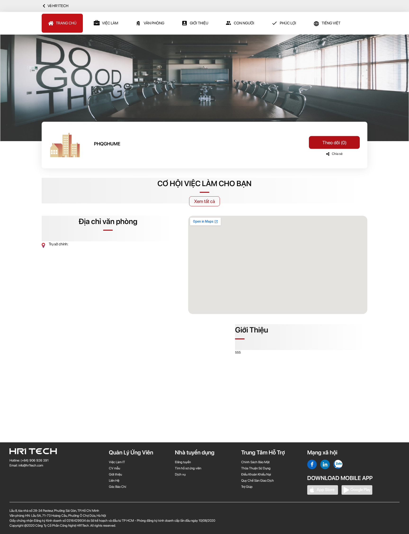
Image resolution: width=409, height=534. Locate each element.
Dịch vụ (180, 474)
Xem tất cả (204, 201)
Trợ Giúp (247, 487)
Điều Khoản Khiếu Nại (256, 474)
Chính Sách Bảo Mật (255, 462)
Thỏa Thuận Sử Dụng (256, 468)
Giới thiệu (115, 474)
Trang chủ (66, 23)
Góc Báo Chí (117, 487)
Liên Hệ (114, 480)
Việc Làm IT (117, 462)
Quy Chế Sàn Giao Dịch (257, 480)
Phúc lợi (288, 23)
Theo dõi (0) (334, 142)
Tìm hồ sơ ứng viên (188, 468)
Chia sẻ (337, 154)
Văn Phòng (154, 23)
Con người (244, 23)
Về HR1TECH (58, 6)
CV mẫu (114, 468)
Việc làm (110, 23)
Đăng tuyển (183, 462)
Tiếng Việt (331, 23)
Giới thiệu (199, 23)
